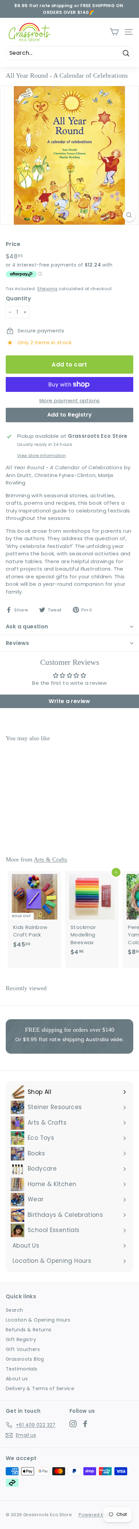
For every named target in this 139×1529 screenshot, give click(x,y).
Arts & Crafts (50, 859)
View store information (41, 455)
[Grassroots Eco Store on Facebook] (85, 1424)
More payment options (69, 400)
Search (14, 1310)
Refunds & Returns (28, 1329)
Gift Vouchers (23, 1349)
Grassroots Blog (25, 1359)
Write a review (69, 701)
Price (13, 244)
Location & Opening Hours (38, 1320)
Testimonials (21, 1368)
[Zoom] (129, 215)
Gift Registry (21, 1339)
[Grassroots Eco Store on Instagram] (73, 1424)
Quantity (18, 298)
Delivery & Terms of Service (40, 1388)
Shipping (47, 289)
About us (17, 1378)
